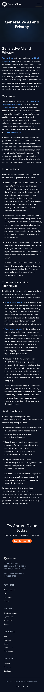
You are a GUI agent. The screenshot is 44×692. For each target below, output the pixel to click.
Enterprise (8, 597)
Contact (7, 671)
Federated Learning (14, 329)
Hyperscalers (9, 617)
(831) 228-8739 (10, 576)
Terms (18, 687)
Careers (7, 663)
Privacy (25, 687)
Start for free (20, 541)
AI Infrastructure (10, 613)
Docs (6, 644)
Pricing (6, 601)
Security (7, 667)
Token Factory (9, 590)
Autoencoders (8, 107)
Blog (5, 636)
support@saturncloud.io (14, 573)
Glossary (7, 640)
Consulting (8, 647)
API (5, 593)
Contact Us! (33, 535)
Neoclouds (8, 620)
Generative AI (8, 58)
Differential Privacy (13, 302)
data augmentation (14, 132)
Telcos (6, 624)
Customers (8, 651)
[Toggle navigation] (38, 4)
